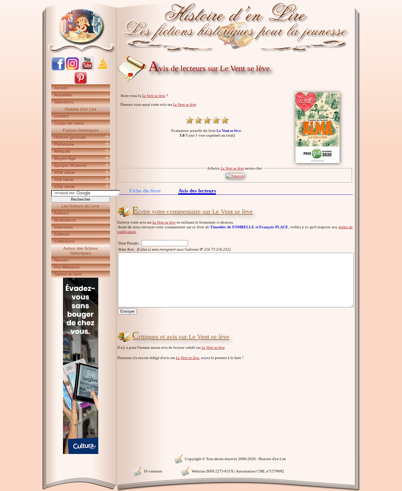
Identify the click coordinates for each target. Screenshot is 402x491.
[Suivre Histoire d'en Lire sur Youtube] (87, 69)
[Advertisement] (378, 103)
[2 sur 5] (198, 120)
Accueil (60, 88)
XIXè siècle (64, 172)
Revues (61, 260)
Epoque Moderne (70, 165)
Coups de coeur (69, 123)
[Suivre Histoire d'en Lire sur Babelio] (102, 69)
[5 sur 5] (224, 120)
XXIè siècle (64, 186)
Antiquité (62, 151)
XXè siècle (64, 179)
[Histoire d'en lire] (201, 26)
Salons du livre (68, 274)
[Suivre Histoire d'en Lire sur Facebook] (58, 69)
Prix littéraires (66, 267)
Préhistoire (64, 144)
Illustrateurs (65, 220)
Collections (64, 241)
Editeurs (61, 234)
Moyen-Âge (65, 158)
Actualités (63, 95)
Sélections (63, 102)
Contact (61, 116)
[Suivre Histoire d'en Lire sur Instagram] (72, 69)
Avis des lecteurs (197, 191)
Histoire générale (70, 137)
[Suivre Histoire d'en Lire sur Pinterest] (80, 83)
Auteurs (61, 213)
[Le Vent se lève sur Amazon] (235, 176)
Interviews (63, 227)
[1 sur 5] (189, 120)
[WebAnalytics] (80, 458)
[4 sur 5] (216, 120)
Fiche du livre (145, 191)
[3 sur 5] (207, 120)
